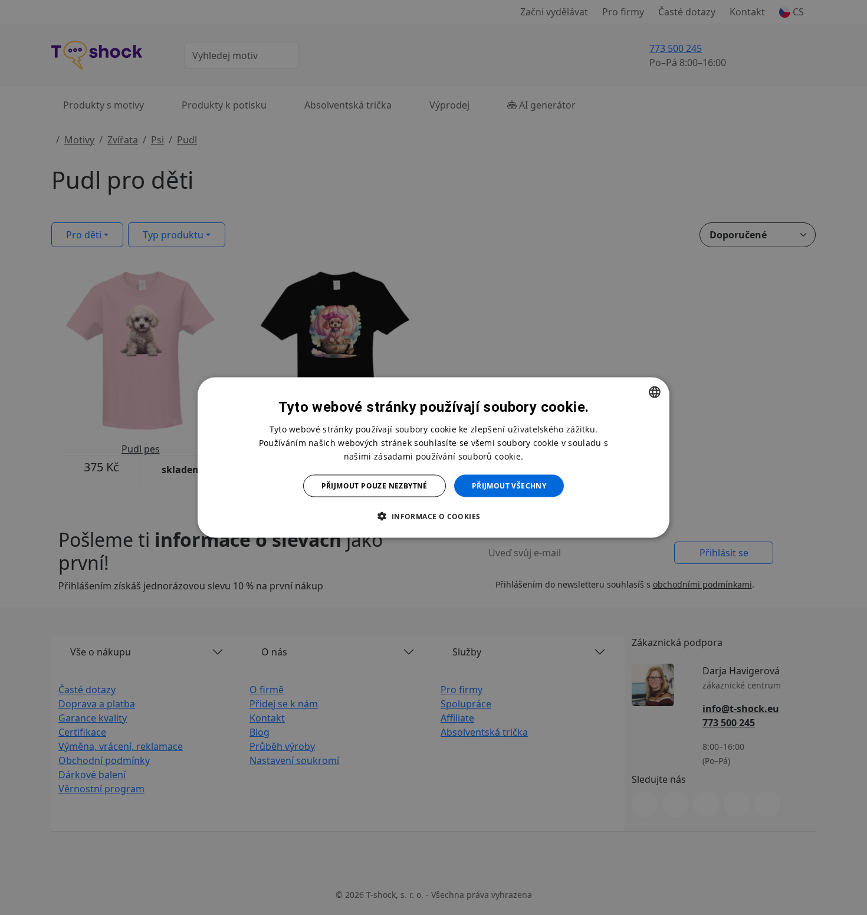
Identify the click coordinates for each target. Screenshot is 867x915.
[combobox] (655, 392)
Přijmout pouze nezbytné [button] (374, 486)
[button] (433, 516)
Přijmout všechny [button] (509, 486)
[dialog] (433, 457)
